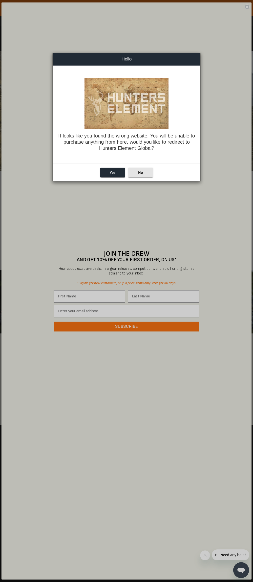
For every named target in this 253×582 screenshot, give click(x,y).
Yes (112, 172)
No (140, 172)
